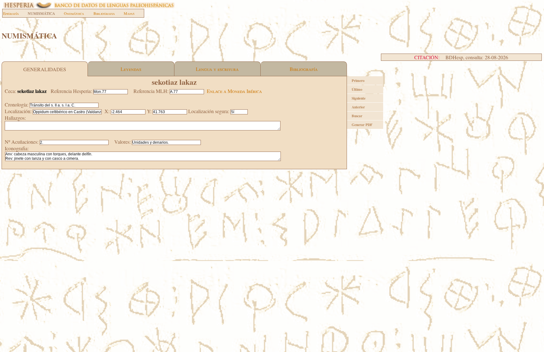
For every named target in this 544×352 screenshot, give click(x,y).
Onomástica (74, 13)
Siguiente (359, 98)
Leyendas (131, 69)
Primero (358, 80)
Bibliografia (104, 13)
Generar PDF (362, 124)
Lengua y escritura (217, 69)
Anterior (358, 107)
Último (357, 89)
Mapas (129, 13)
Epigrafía (11, 13)
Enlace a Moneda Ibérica (234, 91)
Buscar (357, 115)
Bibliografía (304, 69)
